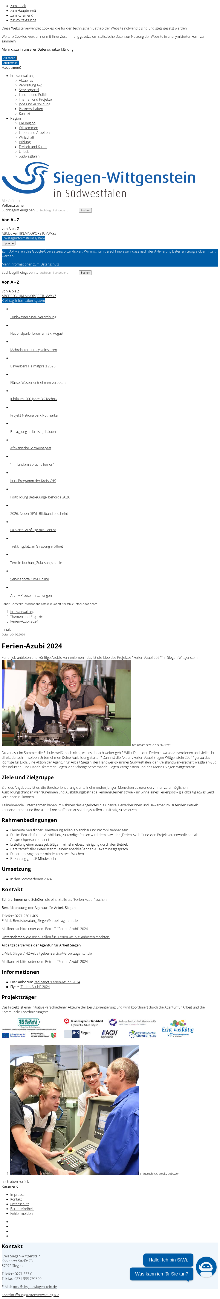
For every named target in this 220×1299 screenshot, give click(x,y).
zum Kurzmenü (21, 15)
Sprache (8, 243)
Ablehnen (9, 57)
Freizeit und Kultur (33, 146)
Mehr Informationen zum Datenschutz (30, 264)
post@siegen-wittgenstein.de (35, 1286)
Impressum (19, 1194)
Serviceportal (29, 89)
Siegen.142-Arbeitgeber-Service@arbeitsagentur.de (52, 953)
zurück (24, 1181)
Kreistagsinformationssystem (23, 238)
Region (15, 118)
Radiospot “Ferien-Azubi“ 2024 (57, 982)
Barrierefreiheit (22, 1208)
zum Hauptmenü (23, 10)
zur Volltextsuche (23, 20)
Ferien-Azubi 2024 (24, 621)
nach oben (10, 1181)
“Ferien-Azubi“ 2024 (35, 986)
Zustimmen (10, 62)
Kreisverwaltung (22, 75)
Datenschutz (19, 1204)
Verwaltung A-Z (30, 85)
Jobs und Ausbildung (34, 104)
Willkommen (28, 127)
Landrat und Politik (33, 94)
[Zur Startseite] (98, 196)
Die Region (27, 123)
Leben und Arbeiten (34, 132)
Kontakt (24, 113)
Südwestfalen (29, 156)
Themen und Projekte (35, 99)
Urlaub (24, 151)
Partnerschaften (31, 108)
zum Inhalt (18, 5)
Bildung (25, 142)
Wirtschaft (26, 137)
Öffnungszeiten (24, 1295)
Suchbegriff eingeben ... (20, 210)
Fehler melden (21, 1213)
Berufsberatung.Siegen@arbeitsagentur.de (45, 920)
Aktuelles (26, 80)
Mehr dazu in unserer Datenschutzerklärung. (38, 49)
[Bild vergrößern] (98, 1037)
